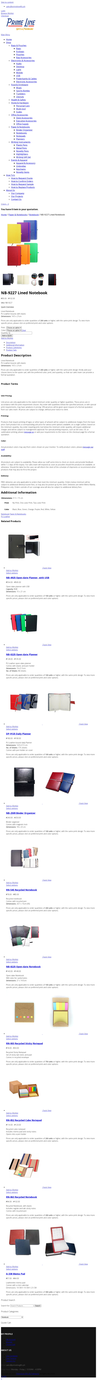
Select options (12, 573)
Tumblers (20, 93)
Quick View (47, 568)
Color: (3, 330)
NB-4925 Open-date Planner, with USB (27, 577)
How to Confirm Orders (22, 181)
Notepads (21, 136)
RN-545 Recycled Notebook (21, 889)
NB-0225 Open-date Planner (22, 654)
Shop (8, 42)
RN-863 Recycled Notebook (21, 1197)
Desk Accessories (24, 118)
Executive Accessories (26, 121)
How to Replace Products (23, 187)
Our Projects (17, 196)
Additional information (15, 345)
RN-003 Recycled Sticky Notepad (24, 1043)
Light (18, 69)
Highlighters (22, 154)
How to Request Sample (22, 184)
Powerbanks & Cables (26, 78)
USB (18, 75)
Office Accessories (19, 114)
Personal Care (23, 105)
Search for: (5, 1305)
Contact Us (16, 199)
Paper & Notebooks (20, 127)
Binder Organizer (24, 130)
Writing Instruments (20, 142)
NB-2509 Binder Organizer (20, 813)
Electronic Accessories (26, 81)
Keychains (21, 169)
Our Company (17, 193)
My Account (10, 1339)
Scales (19, 111)
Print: (3, 327)
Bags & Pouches (18, 45)
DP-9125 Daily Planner (18, 733)
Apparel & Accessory (25, 163)
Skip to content (7, 2)
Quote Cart (10, 1344)
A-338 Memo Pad (15, 1273)
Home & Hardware (20, 102)
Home (9, 39)
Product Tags (11, 350)
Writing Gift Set (23, 157)
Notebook (34, 214)
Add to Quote (7, 336)
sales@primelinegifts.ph (15, 6)
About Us (10, 190)
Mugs (19, 87)
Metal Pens (21, 148)
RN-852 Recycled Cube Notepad (24, 1120)
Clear (24, 330)
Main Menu (5, 34)
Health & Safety (18, 99)
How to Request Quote (22, 178)
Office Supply (22, 124)
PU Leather (5, 516)
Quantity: (5, 333)
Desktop (20, 66)
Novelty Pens (22, 151)
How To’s (10, 175)
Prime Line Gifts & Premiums (27, 1373)
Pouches (20, 54)
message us (29, 432)
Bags (18, 48)
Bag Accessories (23, 57)
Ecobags (20, 51)
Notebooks (21, 133)
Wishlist (9, 1342)
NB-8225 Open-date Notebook (23, 966)
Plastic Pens (21, 145)
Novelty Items (22, 172)
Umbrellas (21, 166)
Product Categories (14, 347)
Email (3, 1365)
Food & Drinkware (19, 84)
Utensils (20, 96)
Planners (20, 139)
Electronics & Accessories (23, 60)
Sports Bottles (23, 90)
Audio (19, 63)
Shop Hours (6, 1369)
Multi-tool (21, 108)
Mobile (19, 72)
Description (10, 342)
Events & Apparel (19, 160)
